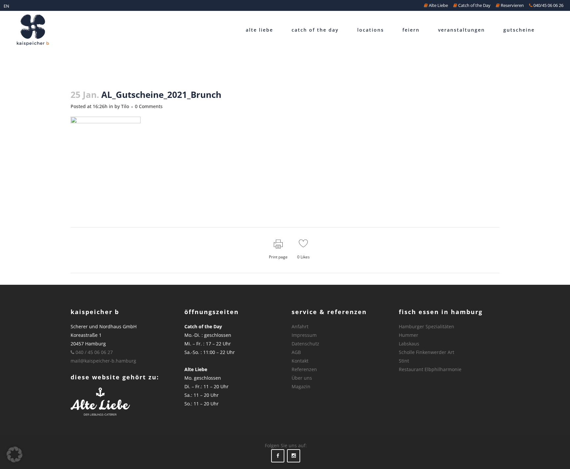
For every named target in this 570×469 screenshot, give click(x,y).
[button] (14, 454)
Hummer (408, 335)
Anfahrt (300, 326)
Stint (404, 361)
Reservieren (512, 5)
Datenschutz (305, 343)
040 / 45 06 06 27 (93, 352)
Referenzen (304, 369)
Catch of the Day (474, 5)
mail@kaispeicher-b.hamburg (103, 361)
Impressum (304, 335)
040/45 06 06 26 (547, 5)
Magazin (301, 386)
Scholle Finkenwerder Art (426, 352)
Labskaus (409, 343)
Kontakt (300, 361)
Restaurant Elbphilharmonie (430, 369)
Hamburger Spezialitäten (426, 326)
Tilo (125, 106)
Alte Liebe (438, 5)
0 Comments (149, 106)
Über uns (302, 378)
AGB (296, 352)
